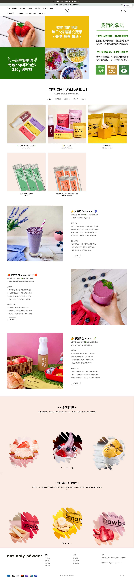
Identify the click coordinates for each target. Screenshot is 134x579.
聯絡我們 (37, 8)
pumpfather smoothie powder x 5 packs (67, 193)
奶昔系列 (67, 99)
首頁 (8, 8)
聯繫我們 (47, 565)
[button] (124, 11)
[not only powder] (67, 11)
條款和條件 (76, 563)
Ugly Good (19, 13)
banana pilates (31, 13)
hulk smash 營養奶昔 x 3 (26, 193)
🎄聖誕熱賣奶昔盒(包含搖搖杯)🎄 (26, 145)
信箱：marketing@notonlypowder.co (112, 563)
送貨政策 (75, 558)
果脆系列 (58, 99)
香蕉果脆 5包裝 (107, 145)
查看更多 (75, 255)
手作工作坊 (10, 13)
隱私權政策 (76, 560)
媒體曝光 (47, 560)
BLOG (51, 8)
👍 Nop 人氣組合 (67, 145)
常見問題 (44, 8)
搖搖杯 (76, 99)
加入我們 (30, 8)
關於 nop (22, 8)
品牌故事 (47, 563)
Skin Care (84, 99)
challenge (41, 13)
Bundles (49, 99)
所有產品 (14, 8)
